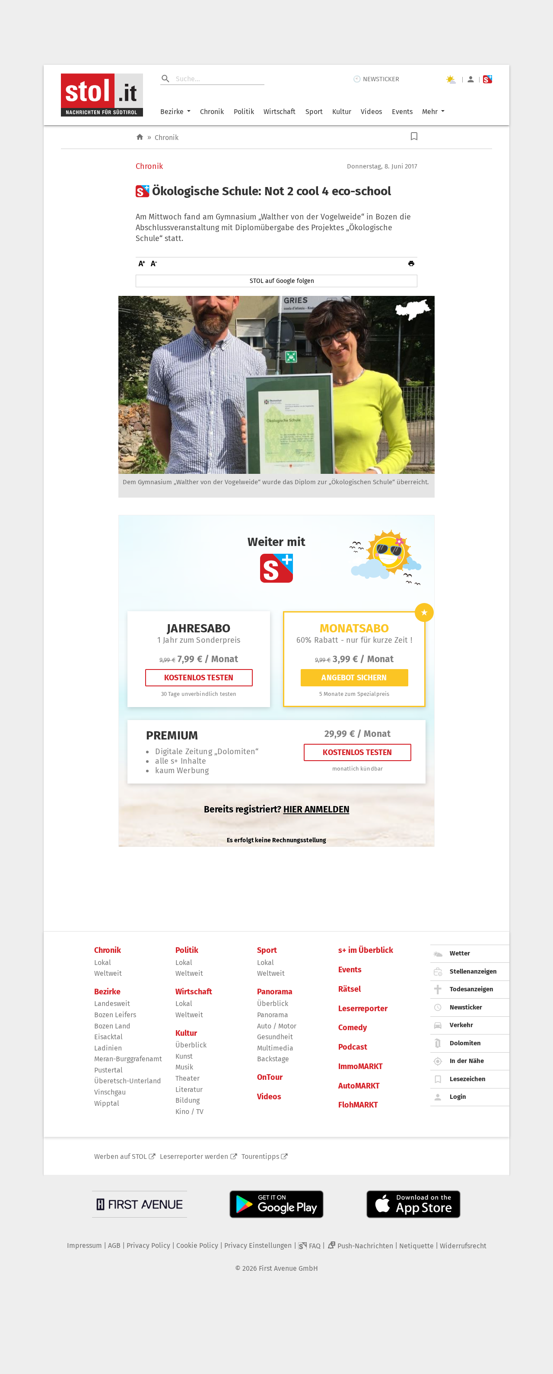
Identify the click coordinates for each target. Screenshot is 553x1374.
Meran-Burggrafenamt (128, 1059)
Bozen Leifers (115, 1015)
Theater (187, 1078)
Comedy (352, 1027)
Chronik (212, 112)
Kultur (341, 112)
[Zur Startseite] (140, 137)
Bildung (187, 1100)
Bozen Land (112, 1026)
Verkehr (461, 1025)
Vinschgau (110, 1092)
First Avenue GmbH (288, 1268)
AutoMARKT (359, 1086)
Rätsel (349, 989)
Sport (314, 112)
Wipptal (106, 1103)
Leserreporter (363, 1008)
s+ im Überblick (365, 950)
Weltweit (108, 973)
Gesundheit (275, 1037)
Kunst (184, 1056)
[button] (414, 136)
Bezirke (172, 112)
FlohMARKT (358, 1105)
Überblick (191, 1045)
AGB (114, 1245)
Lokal (102, 962)
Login (458, 1097)
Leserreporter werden (194, 1156)
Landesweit (112, 1004)
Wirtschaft (280, 112)
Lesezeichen (468, 1079)
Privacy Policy (148, 1245)
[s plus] (487, 79)
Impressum (84, 1245)
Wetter (460, 953)
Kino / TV (189, 1111)
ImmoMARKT (360, 1066)
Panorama (274, 991)
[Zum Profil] (470, 79)
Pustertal (108, 1070)
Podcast (352, 1047)
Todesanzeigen (471, 989)
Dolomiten (465, 1043)
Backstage (273, 1059)
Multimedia (275, 1048)
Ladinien (108, 1048)
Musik (184, 1067)
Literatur (189, 1089)
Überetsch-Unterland (127, 1081)
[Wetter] (450, 79)
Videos (371, 112)
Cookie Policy (197, 1245)
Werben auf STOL (120, 1156)
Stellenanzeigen (473, 971)
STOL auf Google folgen (282, 281)
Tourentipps (260, 1156)
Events (402, 112)
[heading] (276, 191)
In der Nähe (467, 1061)
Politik (244, 112)
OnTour (270, 1077)
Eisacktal (108, 1037)
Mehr (430, 112)
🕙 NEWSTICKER (376, 79)
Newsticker (466, 1007)
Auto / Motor (276, 1026)
